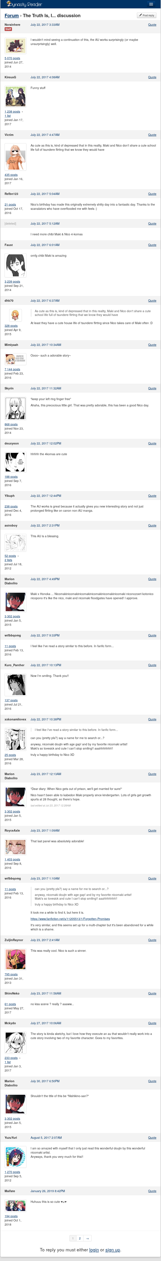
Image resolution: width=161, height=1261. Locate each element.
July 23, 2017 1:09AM (45, 830)
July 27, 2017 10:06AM (46, 1023)
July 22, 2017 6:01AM (45, 245)
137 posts (11, 700)
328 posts (11, 325)
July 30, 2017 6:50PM (45, 1081)
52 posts (10, 556)
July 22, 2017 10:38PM (46, 719)
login (94, 1249)
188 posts (11, 476)
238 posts (11, 506)
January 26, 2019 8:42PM (48, 1191)
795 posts (11, 974)
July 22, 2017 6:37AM (45, 300)
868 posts (11, 424)
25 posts (10, 755)
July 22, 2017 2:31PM (45, 525)
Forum (12, 15)
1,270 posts (12, 1172)
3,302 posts (12, 616)
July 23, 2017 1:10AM (45, 878)
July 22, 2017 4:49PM (45, 579)
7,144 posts (12, 369)
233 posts (11, 1058)
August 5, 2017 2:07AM (46, 1137)
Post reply (148, 15)
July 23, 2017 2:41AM (45, 940)
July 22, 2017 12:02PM (46, 443)
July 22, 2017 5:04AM (45, 194)
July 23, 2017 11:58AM (46, 993)
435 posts (11, 175)
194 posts (11, 1216)
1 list (8, 115)
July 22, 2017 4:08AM (45, 77)
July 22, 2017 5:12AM (45, 223)
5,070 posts (12, 58)
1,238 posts (12, 111)
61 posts (10, 1004)
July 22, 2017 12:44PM (46, 495)
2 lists (8, 560)
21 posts (10, 204)
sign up (112, 1249)
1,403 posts (12, 859)
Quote (152, 24)
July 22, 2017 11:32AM (46, 388)
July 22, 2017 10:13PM (46, 665)
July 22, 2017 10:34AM (46, 345)
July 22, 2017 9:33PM (45, 635)
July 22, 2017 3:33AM (45, 24)
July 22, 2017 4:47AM (45, 135)
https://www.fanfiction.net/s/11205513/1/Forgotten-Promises (70, 919)
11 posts (10, 646)
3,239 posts (12, 281)
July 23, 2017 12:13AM (46, 774)
